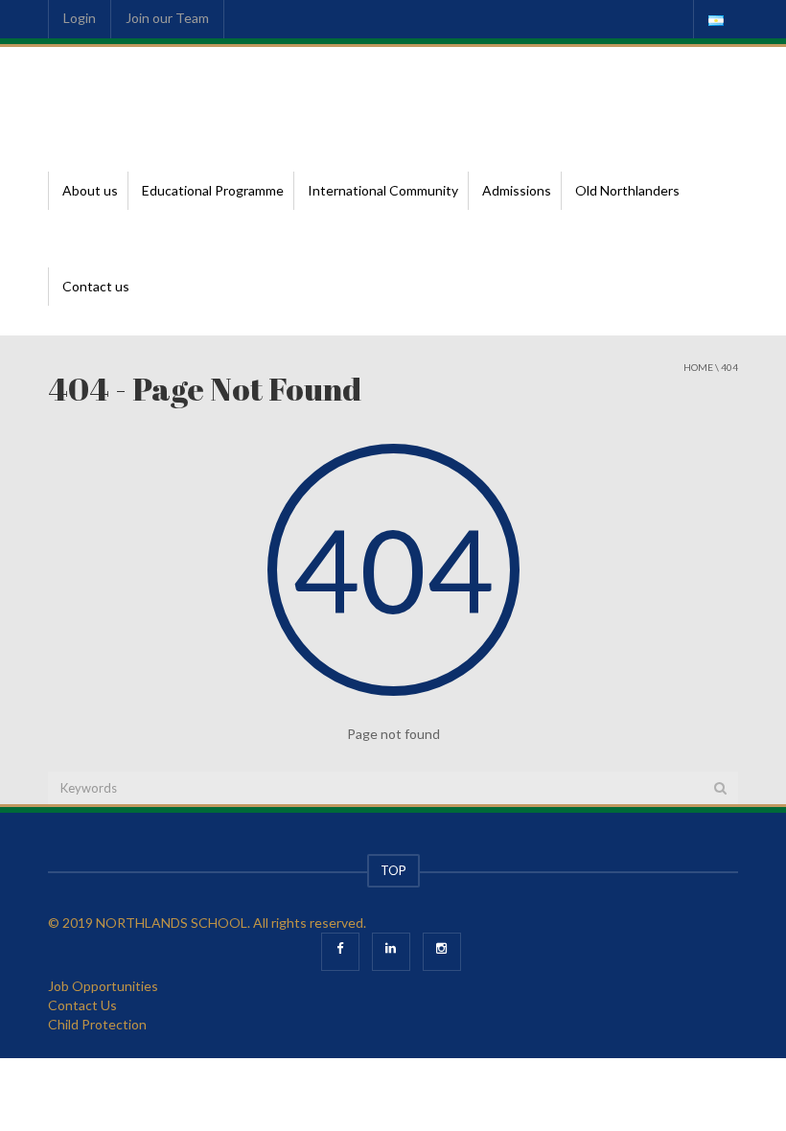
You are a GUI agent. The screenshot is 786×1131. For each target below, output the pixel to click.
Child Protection (97, 1024)
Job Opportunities (103, 986)
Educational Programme (213, 190)
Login (79, 18)
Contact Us (82, 1005)
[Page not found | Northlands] (139, 94)
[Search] (720, 788)
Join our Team (167, 18)
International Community (383, 190)
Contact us (95, 286)
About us (90, 190)
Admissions (516, 190)
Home (698, 367)
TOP (393, 870)
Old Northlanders (627, 190)
